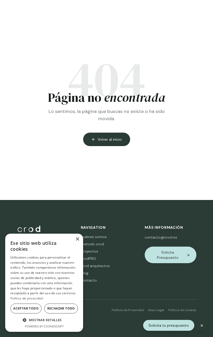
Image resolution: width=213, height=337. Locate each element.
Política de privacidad (26, 298)
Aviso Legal (156, 310)
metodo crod (92, 244)
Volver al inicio (110, 139)
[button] (44, 320)
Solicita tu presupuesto (169, 325)
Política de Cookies (182, 310)
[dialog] (44, 283)
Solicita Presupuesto (167, 255)
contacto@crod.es (161, 237)
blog (84, 273)
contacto (89, 280)
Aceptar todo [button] (26, 308)
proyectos (89, 251)
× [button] (77, 239)
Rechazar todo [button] (61, 308)
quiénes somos (94, 236)
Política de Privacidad (128, 310)
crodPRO (88, 258)
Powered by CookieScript (44, 326)
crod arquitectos (95, 265)
